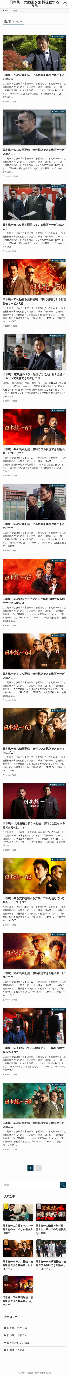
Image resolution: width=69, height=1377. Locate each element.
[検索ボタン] (65, 4)
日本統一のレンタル (18, 1342)
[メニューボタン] (3, 4)
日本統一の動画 (16, 1350)
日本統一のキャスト (18, 1328)
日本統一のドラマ (17, 1335)
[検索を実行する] (63, 1185)
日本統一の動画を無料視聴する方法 (34, 4)
